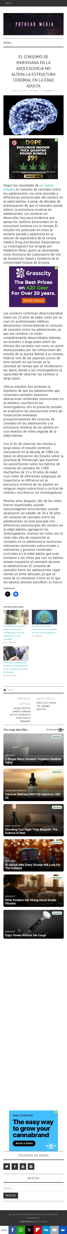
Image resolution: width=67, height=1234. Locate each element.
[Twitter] (6, 1166)
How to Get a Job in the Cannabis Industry (46, 706)
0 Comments (48, 90)
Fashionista (26, 1221)
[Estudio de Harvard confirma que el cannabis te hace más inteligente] (44, 617)
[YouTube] (23, 1166)
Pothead (34, 90)
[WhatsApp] (21, 1230)
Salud (10, 689)
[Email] (54, 1230)
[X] (29, 1230)
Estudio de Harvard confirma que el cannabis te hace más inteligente (44, 629)
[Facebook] (15, 1166)
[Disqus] (33, 980)
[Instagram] (31, 1166)
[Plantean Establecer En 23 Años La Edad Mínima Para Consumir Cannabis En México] (16, 653)
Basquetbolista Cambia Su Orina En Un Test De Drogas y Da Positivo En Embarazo (20, 715)
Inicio (8, 3)
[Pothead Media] (33, 23)
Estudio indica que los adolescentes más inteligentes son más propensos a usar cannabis (14, 632)
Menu (7, 42)
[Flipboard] (38, 1230)
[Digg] (46, 1230)
